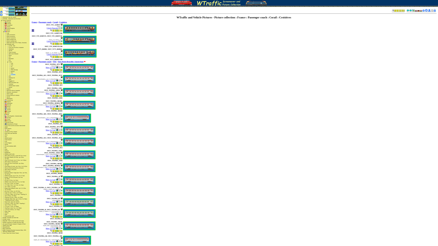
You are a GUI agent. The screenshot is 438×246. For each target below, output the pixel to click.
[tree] (13, 125)
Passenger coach (10, 44)
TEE (10, 76)
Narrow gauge (10, 93)
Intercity (13, 71)
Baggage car (11, 81)
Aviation (7, 212)
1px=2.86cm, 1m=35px (10, 186)
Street (6, 149)
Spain (8, 112)
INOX (10, 55)
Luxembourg (10, 100)
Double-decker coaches (14, 85)
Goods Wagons (8, 143)
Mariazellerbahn (6, 227)
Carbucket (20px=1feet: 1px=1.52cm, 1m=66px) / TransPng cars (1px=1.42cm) (16, 199)
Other (10, 79)
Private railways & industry (13, 95)
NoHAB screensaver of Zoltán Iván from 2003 (13, 222)
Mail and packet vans (13, 82)
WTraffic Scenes (6, 219)
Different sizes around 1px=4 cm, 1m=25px (15, 181)
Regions (8, 89)
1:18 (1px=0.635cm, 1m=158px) (12, 209)
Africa (6, 135)
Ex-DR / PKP (12, 45)
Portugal (9, 111)
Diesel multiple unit (11, 39)
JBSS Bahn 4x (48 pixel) (10, 169)
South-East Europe (9, 122)
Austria (8, 26)
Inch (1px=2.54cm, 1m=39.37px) (12, 191)
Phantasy (7, 150)
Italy (8, 114)
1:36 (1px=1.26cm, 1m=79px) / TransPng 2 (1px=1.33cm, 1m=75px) (15, 204)
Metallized (11, 49)
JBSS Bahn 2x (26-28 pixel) (11, 161)
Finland (8, 109)
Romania (9, 120)
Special (12, 68)
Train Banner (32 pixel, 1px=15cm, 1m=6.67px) (16, 166)
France (8, 31)
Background (7, 152)
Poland (8, 119)
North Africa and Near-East (11, 133)
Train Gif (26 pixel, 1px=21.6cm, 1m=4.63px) (15, 160)
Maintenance (9, 98)
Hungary (9, 22)
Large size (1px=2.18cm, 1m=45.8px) (13, 192)
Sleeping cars (12, 77)
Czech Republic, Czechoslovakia (14, 116)
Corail (10, 61)
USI (10, 60)
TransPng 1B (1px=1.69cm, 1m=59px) (14, 197)
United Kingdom (11, 28)
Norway (8, 106)
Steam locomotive (11, 34)
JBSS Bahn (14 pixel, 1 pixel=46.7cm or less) (15, 155)
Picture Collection (7, 20)
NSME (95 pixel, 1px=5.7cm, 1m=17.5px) (15, 175)
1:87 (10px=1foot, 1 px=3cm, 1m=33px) (14, 185)
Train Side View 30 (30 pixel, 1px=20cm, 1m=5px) (14, 164)
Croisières (13, 74)
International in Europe (12, 124)
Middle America (8, 138)
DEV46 (10, 50)
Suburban (11, 84)
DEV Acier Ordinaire (13, 53)
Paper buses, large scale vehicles (12, 201)
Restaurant (11, 58)
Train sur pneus (12, 52)
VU (11, 66)
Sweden (8, 108)
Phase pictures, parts (9, 216)
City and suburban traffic (10, 146)
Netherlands (9, 103)
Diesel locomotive (11, 36)
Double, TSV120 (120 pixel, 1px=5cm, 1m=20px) (14, 178)
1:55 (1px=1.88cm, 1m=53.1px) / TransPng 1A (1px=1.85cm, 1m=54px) (16, 195)
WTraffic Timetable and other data (10, 217)
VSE (12, 63)
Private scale (7, 171)
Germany (9, 23)
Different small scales (9, 154)
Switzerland (9, 25)
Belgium (9, 101)
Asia (6, 136)
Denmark (9, 104)
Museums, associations (12, 92)
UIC (10, 57)
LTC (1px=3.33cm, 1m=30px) (12, 183)
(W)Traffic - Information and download (11, 18)
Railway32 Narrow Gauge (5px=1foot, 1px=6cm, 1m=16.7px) (16, 173)
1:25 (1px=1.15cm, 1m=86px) (12, 206)
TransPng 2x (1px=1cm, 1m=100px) (13, 208)
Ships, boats (7, 211)
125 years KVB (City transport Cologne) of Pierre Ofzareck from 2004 (14, 224)
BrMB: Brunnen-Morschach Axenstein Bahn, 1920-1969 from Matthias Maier (14, 230)
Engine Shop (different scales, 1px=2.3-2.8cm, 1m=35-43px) (15, 189)
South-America (8, 139)
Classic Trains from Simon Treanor (11, 233)
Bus (6, 147)
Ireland (8, 30)
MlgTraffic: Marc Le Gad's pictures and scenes (13, 220)
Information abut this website (9, 17)
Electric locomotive (11, 37)
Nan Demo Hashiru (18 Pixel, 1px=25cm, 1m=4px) (14, 158)
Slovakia (9, 117)
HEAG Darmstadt (7, 228)
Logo (8, 33)
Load (6, 141)
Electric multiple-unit (12, 41)
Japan (8, 130)
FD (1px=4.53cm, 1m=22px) (11, 180)
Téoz (12, 73)
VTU (12, 65)
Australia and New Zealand (11, 131)
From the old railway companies (16, 47)
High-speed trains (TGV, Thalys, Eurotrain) (17, 42)
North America (8, 128)
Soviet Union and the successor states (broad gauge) (15, 126)
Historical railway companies (13, 90)
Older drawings (14, 69)
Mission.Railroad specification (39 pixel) (14, 168)
